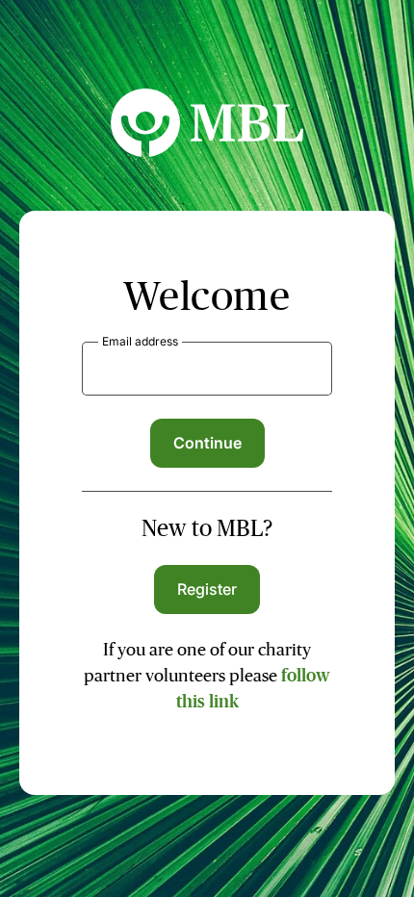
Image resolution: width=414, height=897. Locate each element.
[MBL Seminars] (207, 151)
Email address (140, 341)
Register (207, 589)
